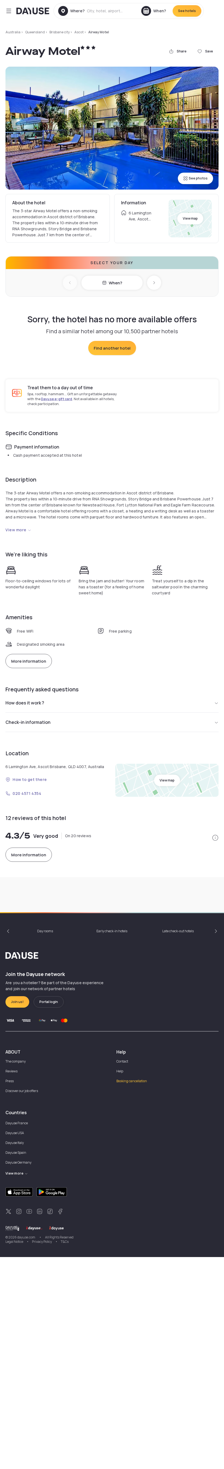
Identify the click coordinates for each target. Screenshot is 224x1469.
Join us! (17, 1001)
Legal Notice (14, 1241)
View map (190, 218)
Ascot (79, 32)
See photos (198, 178)
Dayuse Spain (15, 1152)
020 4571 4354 (27, 793)
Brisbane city (59, 32)
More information (28, 661)
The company (15, 1061)
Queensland (35, 32)
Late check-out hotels (178, 931)
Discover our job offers (21, 1091)
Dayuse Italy (14, 1142)
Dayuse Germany (18, 1162)
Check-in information (28, 722)
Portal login (48, 1001)
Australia (12, 32)
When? (115, 283)
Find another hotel (112, 348)
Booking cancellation (131, 1081)
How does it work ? (24, 703)
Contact (122, 1061)
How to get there (30, 779)
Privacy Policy (42, 1241)
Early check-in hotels (111, 931)
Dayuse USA (14, 1133)
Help (119, 1071)
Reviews (11, 1071)
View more (15, 529)
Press (9, 1081)
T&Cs (65, 1241)
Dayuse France (16, 1123)
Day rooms (45, 931)
